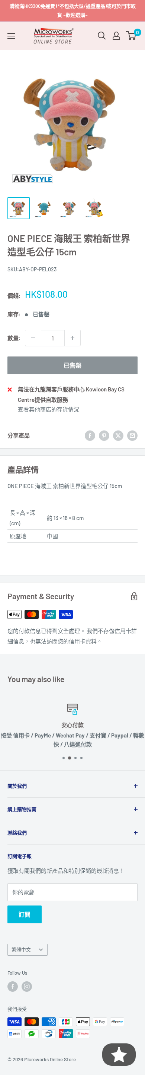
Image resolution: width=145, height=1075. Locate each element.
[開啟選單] (11, 36)
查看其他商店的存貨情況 (48, 409)
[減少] (33, 338)
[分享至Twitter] (118, 435)
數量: (13, 338)
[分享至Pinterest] (104, 435)
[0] (131, 35)
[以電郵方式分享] (132, 435)
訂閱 (24, 914)
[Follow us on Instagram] (27, 986)
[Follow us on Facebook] (12, 986)
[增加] (72, 338)
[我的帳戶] (116, 36)
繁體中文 (21, 949)
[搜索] (102, 36)
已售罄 (72, 365)
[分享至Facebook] (90, 435)
